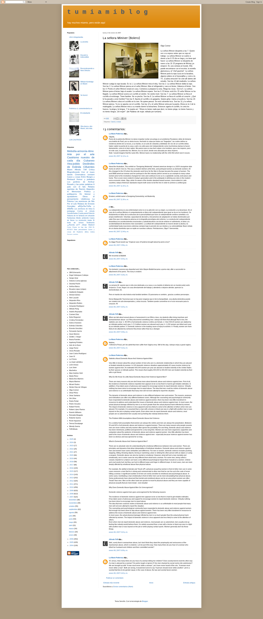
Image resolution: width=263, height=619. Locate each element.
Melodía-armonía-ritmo (80, 151)
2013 (72, 478)
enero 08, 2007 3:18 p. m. (118, 275)
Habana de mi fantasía (76, 216)
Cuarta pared (83, 213)
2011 (72, 484)
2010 (72, 487)
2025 (72, 439)
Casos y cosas (116, 122)
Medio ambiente (82, 218)
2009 (72, 491)
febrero (72, 532)
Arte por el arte (81, 154)
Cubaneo (89, 160)
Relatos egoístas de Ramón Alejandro (81, 188)
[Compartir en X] (120, 118)
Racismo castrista (72, 234)
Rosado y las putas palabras (80, 184)
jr (109, 207)
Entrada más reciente (111, 583)
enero (71, 535)
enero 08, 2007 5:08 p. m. (118, 332)
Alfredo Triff (113, 253)
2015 (72, 471)
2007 (72, 497)
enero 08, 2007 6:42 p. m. (118, 573)
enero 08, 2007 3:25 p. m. (118, 307)
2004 (72, 545)
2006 (72, 539)
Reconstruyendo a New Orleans (87, 69)
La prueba (84, 42)
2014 (72, 474)
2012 (72, 481)
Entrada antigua (189, 583)
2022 (72, 449)
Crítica (92, 169)
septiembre (73, 509)
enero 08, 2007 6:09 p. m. (118, 550)
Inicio (151, 583)
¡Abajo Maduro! (88, 225)
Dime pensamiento (80, 229)
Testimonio (90, 223)
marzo (71, 529)
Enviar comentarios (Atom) (123, 587)
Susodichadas (72, 213)
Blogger (145, 601)
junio (71, 519)
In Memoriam (74, 191)
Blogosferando (73, 172)
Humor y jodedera (86, 179)
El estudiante (85, 113)
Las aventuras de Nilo (85, 201)
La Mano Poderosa (116, 134)
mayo (71, 522)
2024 (72, 442)
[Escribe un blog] (117, 118)
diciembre (73, 500)
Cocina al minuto (86, 211)
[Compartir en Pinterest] (125, 118)
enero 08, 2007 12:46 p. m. (119, 232)
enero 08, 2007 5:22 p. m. (118, 532)
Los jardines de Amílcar (81, 182)
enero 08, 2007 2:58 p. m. (118, 245)
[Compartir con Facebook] (122, 118)
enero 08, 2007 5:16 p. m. (118, 348)
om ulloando (90, 216)
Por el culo (72, 204)
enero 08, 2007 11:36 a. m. (119, 199)
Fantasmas (71, 218)
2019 (72, 458)
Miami (69, 169)
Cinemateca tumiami (85, 174)
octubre (72, 506)
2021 (72, 452)
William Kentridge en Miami (87, 83)
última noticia (90, 232)
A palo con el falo (81, 185)
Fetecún (91, 213)
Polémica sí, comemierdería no (80, 108)
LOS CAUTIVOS (75, 140)
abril (71, 525)
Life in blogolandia (76, 37)
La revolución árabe (84, 220)
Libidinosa (85, 199)
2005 (72, 542)
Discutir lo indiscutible (84, 56)
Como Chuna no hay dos (77, 227)
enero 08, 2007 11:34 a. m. (119, 186)
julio (71, 516)
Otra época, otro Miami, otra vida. (86, 127)
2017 (72, 465)
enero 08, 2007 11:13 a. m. (119, 156)
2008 (72, 494)
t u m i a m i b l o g (107, 12)
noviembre (73, 503)
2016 (72, 468)
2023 (72, 446)
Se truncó (84, 95)
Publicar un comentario (114, 578)
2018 (72, 462)
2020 (72, 455)
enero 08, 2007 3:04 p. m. (118, 259)
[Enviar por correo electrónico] (114, 118)
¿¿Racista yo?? (73, 225)
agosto (72, 513)
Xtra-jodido (73, 163)
